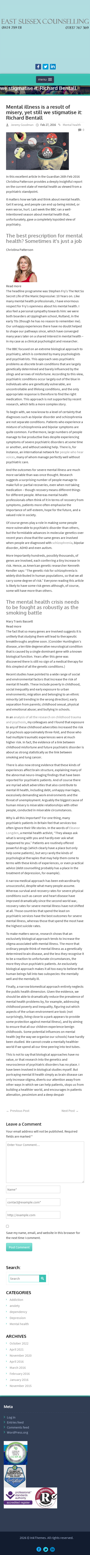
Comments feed (18, 1427)
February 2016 (20, 1373)
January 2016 (19, 1380)
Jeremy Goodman (22, 125)
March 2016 (18, 1367)
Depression (18, 1318)
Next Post (70, 1111)
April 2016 (17, 1361)
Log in (11, 1417)
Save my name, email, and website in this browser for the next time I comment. (43, 1235)
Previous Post (17, 1111)
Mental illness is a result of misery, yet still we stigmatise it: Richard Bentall (44, 112)
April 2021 (17, 1349)
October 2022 (19, 1343)
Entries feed (15, 1422)
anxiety (15, 1306)
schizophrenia (62, 543)
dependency (18, 1312)
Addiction (16, 1299)
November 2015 (21, 1386)
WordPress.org (17, 1432)
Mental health (72, 125)
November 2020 (21, 1355)
